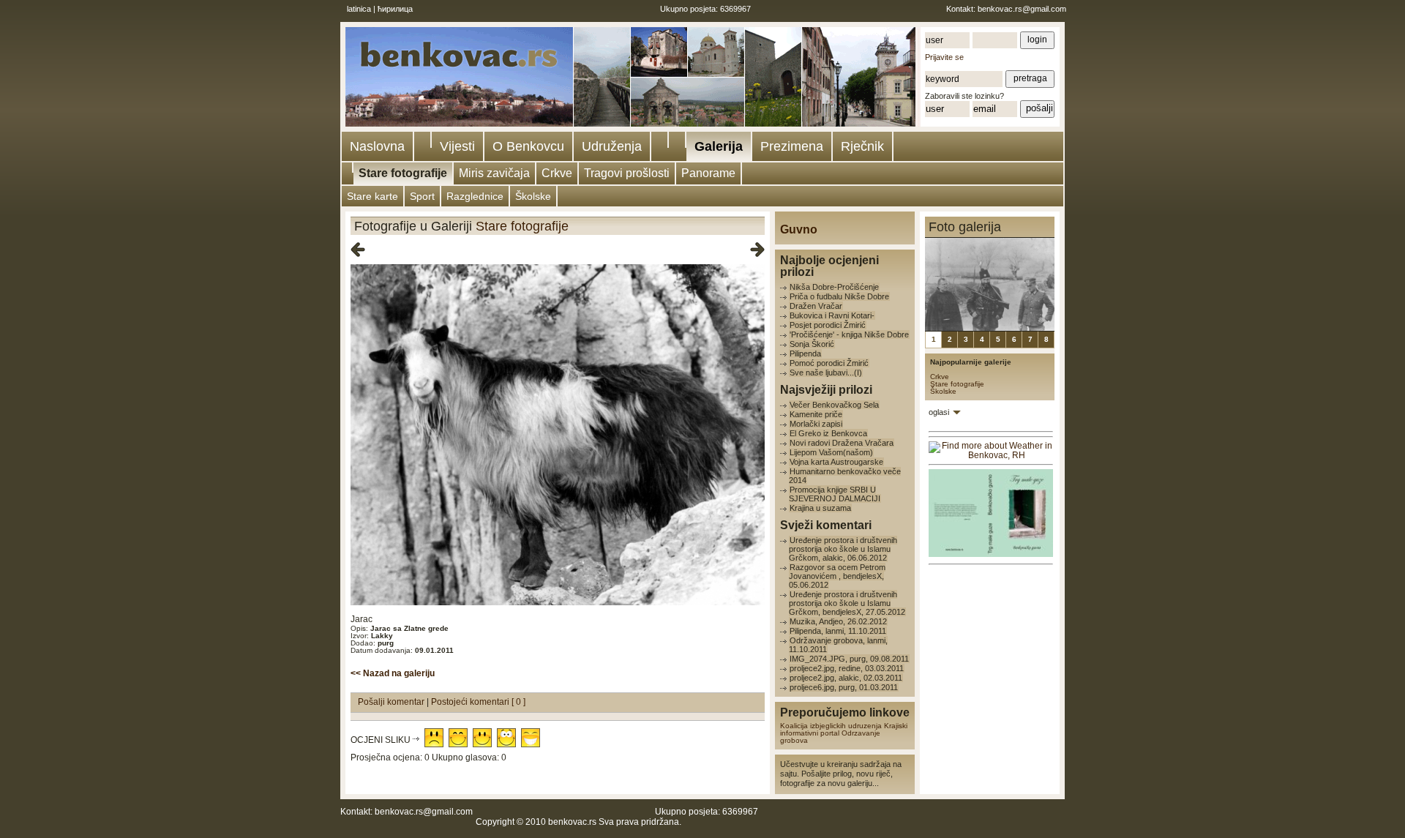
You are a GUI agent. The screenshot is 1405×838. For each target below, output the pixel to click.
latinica (359, 8)
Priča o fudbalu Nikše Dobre (839, 296)
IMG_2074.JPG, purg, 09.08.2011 (849, 658)
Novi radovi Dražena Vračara (841, 442)
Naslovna (377, 146)
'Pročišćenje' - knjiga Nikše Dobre (849, 334)
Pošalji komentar (392, 702)
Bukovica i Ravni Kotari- (832, 315)
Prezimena (791, 146)
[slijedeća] (757, 250)
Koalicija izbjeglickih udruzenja (831, 726)
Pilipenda (805, 353)
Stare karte (372, 196)
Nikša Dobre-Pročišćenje (834, 287)
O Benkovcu (528, 146)
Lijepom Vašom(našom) (831, 452)
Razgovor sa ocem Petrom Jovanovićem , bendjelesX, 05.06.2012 (837, 576)
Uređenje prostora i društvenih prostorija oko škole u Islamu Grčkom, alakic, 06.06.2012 (843, 549)
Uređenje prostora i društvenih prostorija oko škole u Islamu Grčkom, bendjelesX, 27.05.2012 (847, 603)
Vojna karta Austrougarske (836, 461)
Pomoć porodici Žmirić (829, 363)
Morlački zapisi (816, 423)
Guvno (798, 229)
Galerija (718, 146)
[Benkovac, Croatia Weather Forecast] (991, 455)
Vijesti (457, 146)
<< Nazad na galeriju (393, 673)
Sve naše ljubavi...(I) (826, 372)
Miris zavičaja (494, 173)
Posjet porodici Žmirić (828, 325)
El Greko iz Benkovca (828, 433)
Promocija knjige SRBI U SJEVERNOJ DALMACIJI (834, 494)
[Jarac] (558, 603)
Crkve (557, 173)
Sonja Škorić (812, 344)
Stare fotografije (403, 173)
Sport (422, 196)
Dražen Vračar (816, 306)
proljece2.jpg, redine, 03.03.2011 (847, 668)
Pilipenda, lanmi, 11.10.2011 (838, 630)
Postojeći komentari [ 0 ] (478, 702)
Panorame (708, 173)
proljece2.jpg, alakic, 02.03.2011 (846, 677)
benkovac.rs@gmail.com (1022, 8)
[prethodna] (358, 250)
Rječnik (862, 146)
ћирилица (395, 8)
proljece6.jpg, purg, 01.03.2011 (844, 687)
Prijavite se (944, 57)
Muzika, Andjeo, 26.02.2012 (838, 621)
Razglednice (474, 196)
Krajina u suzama (820, 508)
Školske (533, 196)
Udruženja (612, 146)
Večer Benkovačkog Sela (834, 404)
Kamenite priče (816, 414)
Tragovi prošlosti (627, 173)
